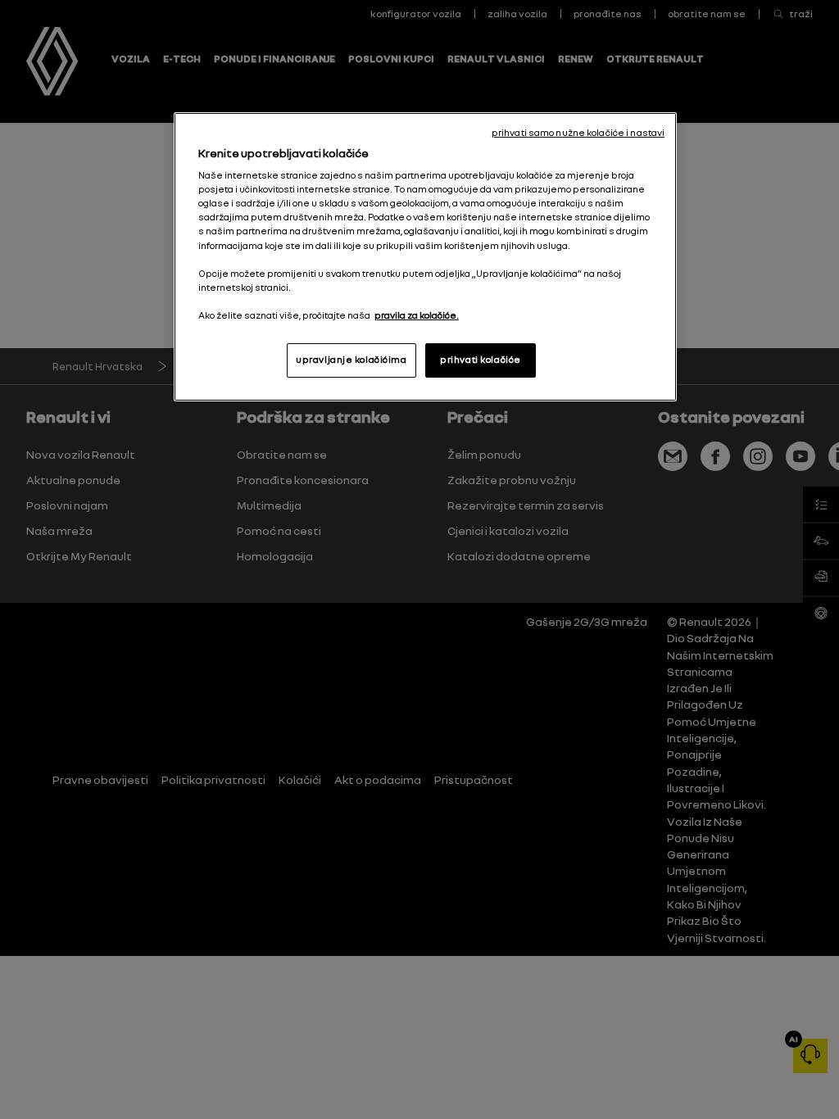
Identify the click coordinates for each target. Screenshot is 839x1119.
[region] (425, 256)
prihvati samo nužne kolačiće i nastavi (578, 132)
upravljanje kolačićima (351, 359)
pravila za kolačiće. (416, 315)
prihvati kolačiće (480, 359)
